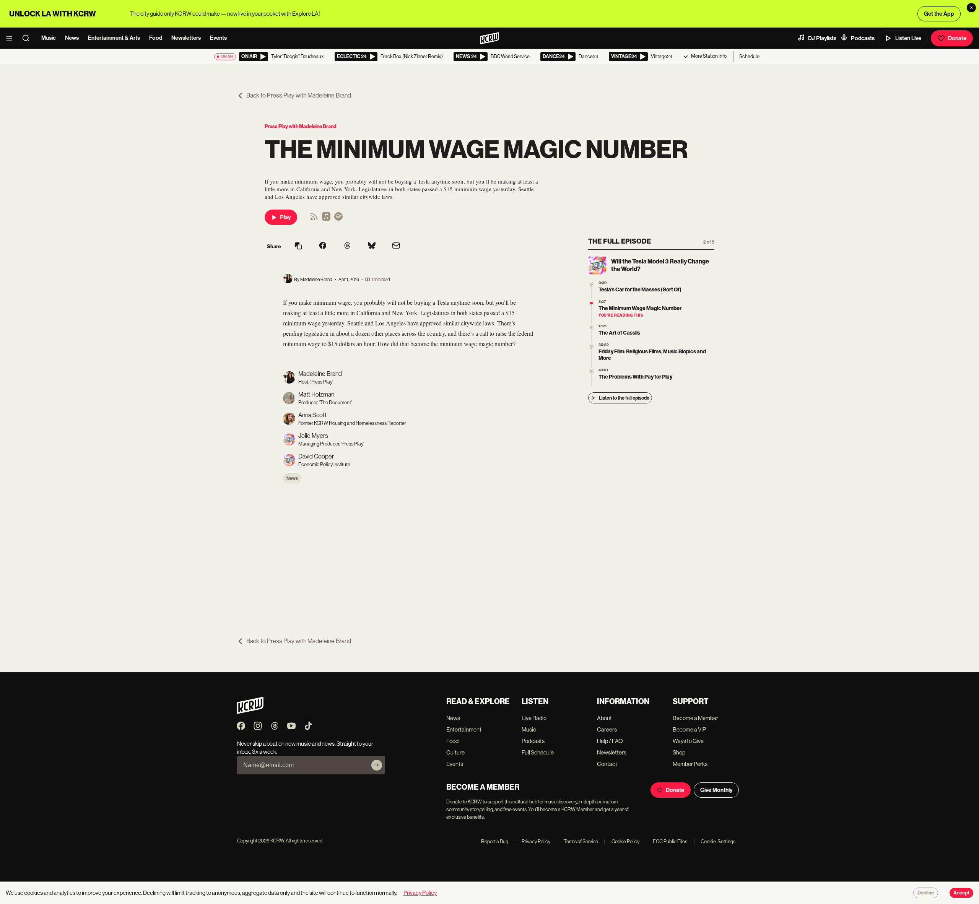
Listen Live (908, 38)
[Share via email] (396, 246)
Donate (957, 38)
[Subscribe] (376, 765)
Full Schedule (538, 752)
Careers (607, 729)
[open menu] (11, 38)
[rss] (314, 219)
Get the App (939, 13)
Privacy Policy (532, 841)
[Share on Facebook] (323, 246)
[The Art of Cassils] (591, 327)
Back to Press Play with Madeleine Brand (298, 95)
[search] (28, 38)
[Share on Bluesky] (372, 246)
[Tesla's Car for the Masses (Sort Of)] (591, 284)
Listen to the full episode (624, 398)
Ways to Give (688, 741)
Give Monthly (716, 790)
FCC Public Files (666, 841)
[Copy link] (298, 246)
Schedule (749, 56)
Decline (925, 893)
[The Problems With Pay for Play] (591, 371)
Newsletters (186, 37)
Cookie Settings (718, 841)
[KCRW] (250, 712)
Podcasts (863, 38)
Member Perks (690, 764)
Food (155, 37)
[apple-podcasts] (326, 219)
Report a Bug (494, 841)
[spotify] (338, 219)
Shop (679, 752)
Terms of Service (577, 841)
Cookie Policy (621, 841)
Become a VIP (689, 729)
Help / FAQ (610, 741)
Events (218, 37)
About (604, 718)
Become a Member (695, 718)
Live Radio (534, 718)
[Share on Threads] (347, 246)
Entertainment (463, 729)
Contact (607, 764)
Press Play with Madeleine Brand (301, 126)
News (72, 37)
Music (48, 37)
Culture (455, 752)
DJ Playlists (822, 38)
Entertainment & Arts (114, 37)
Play (285, 217)
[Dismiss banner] (971, 7)
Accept (961, 893)
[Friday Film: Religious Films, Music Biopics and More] (591, 346)
